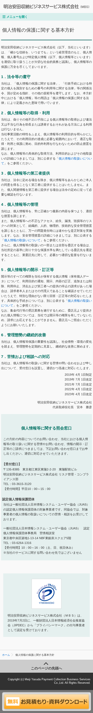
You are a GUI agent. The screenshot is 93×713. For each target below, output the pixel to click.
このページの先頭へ (46, 668)
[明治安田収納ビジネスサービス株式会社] (41, 6)
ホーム (6, 654)
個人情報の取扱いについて (22, 240)
